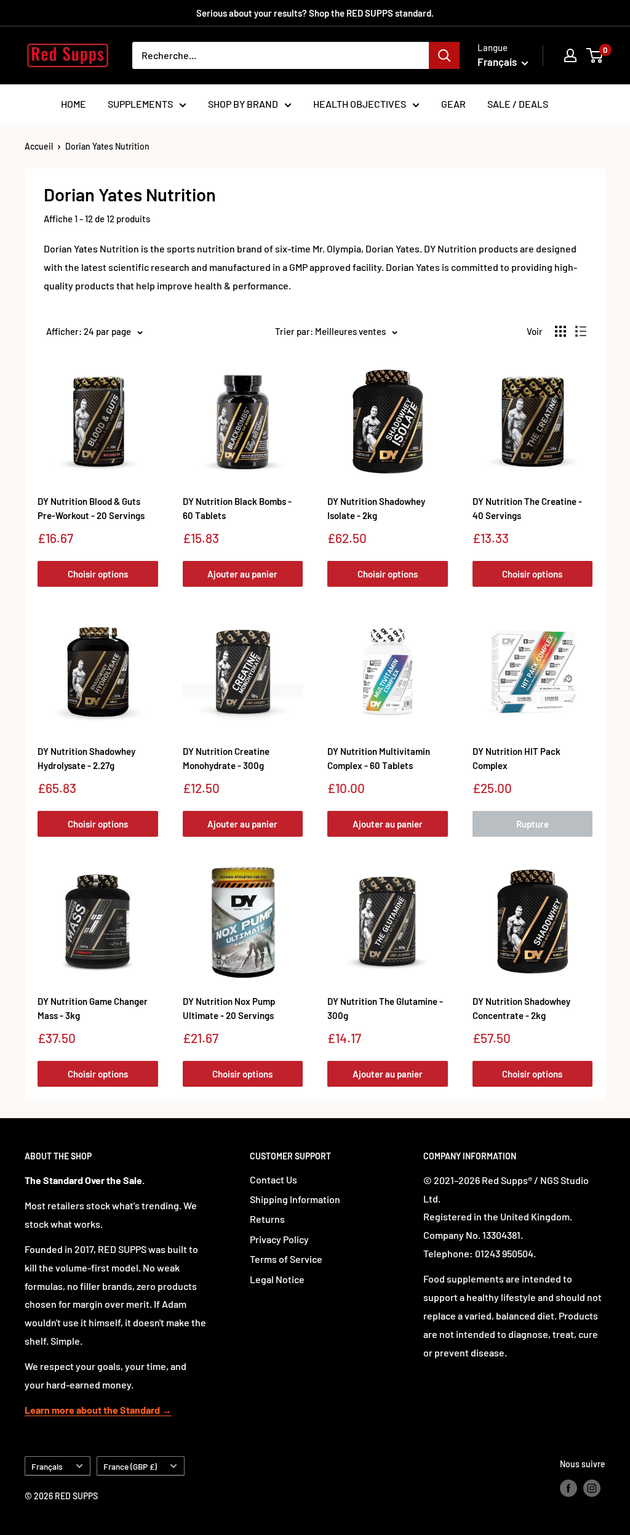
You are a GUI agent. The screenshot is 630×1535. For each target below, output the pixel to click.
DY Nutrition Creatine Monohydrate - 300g (226, 758)
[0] (595, 55)
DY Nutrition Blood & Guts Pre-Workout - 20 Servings (91, 508)
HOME (73, 104)
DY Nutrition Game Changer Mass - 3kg (93, 1008)
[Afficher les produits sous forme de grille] (560, 331)
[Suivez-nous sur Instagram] (591, 1488)
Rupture (532, 823)
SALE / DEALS (517, 104)
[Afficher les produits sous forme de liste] (580, 331)
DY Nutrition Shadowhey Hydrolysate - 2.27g (86, 758)
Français (47, 1466)
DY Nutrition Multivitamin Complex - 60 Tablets (378, 758)
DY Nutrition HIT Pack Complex (516, 758)
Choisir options (98, 573)
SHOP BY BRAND (243, 104)
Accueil (39, 146)
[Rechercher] (444, 55)
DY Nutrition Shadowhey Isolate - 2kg (376, 508)
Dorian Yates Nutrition (107, 146)
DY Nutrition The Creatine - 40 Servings (527, 508)
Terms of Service (286, 1259)
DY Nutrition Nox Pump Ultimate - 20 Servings (229, 1008)
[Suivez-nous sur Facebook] (568, 1488)
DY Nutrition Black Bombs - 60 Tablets (237, 508)
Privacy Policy (279, 1239)
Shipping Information (295, 1199)
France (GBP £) (130, 1466)
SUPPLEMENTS (140, 104)
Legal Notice (277, 1279)
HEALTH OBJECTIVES (359, 104)
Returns (267, 1219)
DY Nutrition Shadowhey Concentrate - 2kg (521, 1008)
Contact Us (273, 1179)
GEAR (453, 104)
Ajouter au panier (242, 573)
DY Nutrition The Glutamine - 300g (385, 1008)
